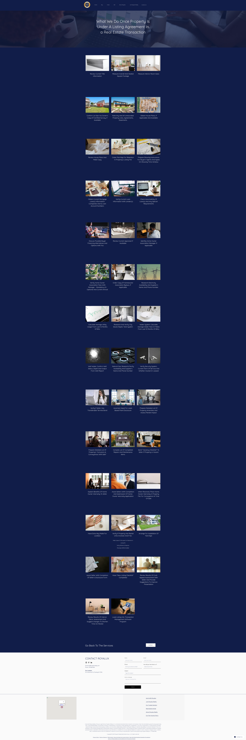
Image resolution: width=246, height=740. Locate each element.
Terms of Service (103, 737)
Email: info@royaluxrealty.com (92, 665)
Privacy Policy (96, 737)
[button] (102, 5)
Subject (126, 670)
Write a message (128, 677)
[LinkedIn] (91, 662)
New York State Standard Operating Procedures (140, 737)
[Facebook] (89, 662)
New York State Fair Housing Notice (121, 737)
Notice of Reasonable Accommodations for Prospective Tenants (121, 738)
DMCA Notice (110, 737)
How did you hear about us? (150, 664)
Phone (126, 664)
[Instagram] (86, 662)
